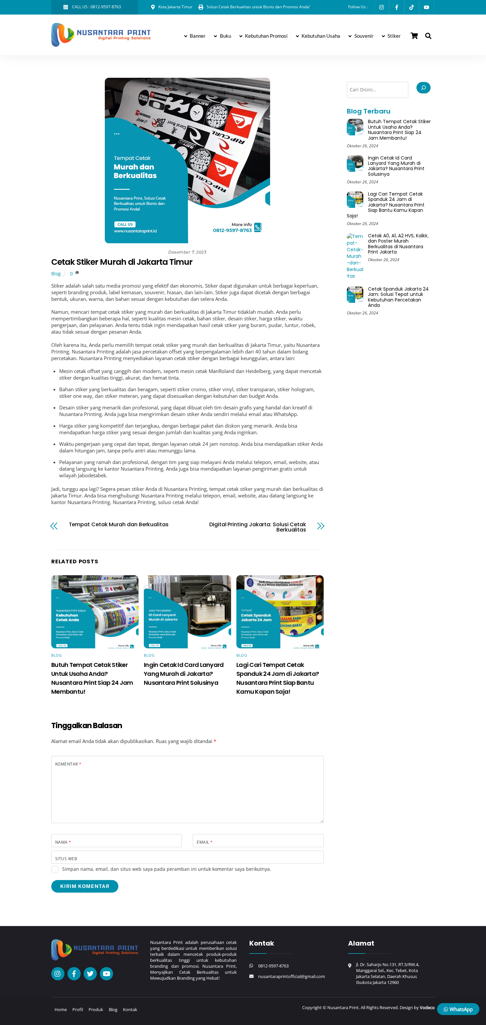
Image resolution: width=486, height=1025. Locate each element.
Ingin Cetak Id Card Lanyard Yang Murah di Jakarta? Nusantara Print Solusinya (184, 674)
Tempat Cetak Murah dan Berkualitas (119, 524)
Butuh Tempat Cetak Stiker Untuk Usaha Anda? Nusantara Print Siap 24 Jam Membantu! (399, 130)
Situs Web (66, 859)
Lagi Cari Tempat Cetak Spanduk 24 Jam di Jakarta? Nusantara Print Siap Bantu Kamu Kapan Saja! (386, 204)
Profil (77, 1009)
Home (61, 1009)
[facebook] (74, 973)
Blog (56, 274)
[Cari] (423, 88)
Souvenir (363, 36)
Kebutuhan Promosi (266, 36)
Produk (96, 1009)
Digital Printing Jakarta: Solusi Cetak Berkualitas (257, 527)
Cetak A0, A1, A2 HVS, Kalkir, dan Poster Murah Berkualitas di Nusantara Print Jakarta (398, 244)
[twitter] (90, 973)
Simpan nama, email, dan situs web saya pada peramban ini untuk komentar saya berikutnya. (166, 869)
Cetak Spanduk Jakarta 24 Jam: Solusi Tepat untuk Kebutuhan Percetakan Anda (398, 297)
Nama (63, 842)
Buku (225, 36)
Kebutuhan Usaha (320, 36)
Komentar (68, 764)
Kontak (130, 1009)
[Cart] (414, 35)
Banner (197, 36)
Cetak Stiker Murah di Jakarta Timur (121, 262)
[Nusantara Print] (100, 43)
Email (205, 842)
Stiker (393, 36)
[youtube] (106, 973)
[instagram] (57, 973)
